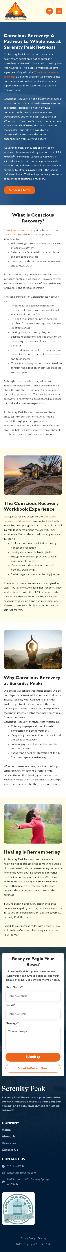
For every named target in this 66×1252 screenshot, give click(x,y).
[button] (59, 11)
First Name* (14, 987)
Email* (10, 1005)
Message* (12, 1023)
